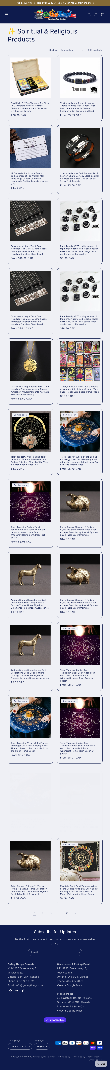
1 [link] (34, 913)
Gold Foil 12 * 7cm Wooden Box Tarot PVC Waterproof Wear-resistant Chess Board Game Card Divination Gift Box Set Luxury (30, 107)
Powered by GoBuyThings (44, 1057)
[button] (6, 14)
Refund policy (64, 1057)
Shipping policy (95, 1060)
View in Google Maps (70, 985)
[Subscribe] (78, 952)
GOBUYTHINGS (25, 1057)
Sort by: (53, 50)
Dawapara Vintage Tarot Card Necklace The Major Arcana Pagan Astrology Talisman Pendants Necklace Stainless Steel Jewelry (29, 250)
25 (67, 913)
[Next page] (75, 913)
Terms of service (95, 1057)
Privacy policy (79, 1057)
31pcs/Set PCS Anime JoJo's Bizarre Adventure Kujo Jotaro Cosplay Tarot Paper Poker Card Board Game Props (79, 389)
